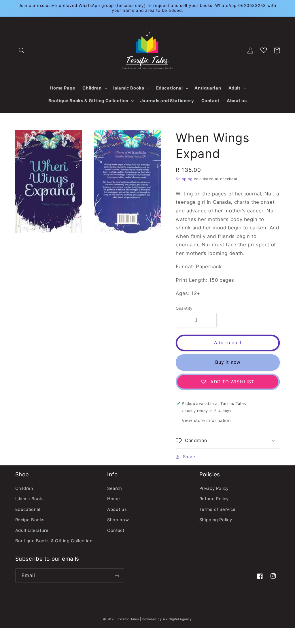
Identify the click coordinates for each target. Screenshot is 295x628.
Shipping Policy (215, 519)
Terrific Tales (128, 619)
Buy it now (228, 362)
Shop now (118, 519)
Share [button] (189, 456)
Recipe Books (30, 519)
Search (114, 488)
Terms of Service (217, 509)
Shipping (184, 179)
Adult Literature (32, 530)
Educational (27, 509)
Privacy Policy (214, 488)
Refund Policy (214, 498)
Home (113, 498)
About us (117, 509)
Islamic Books (30, 498)
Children (24, 488)
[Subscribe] (117, 575)
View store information (206, 420)
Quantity (184, 308)
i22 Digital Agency (177, 619)
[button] (22, 50)
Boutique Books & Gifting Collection (54, 540)
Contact (115, 530)
